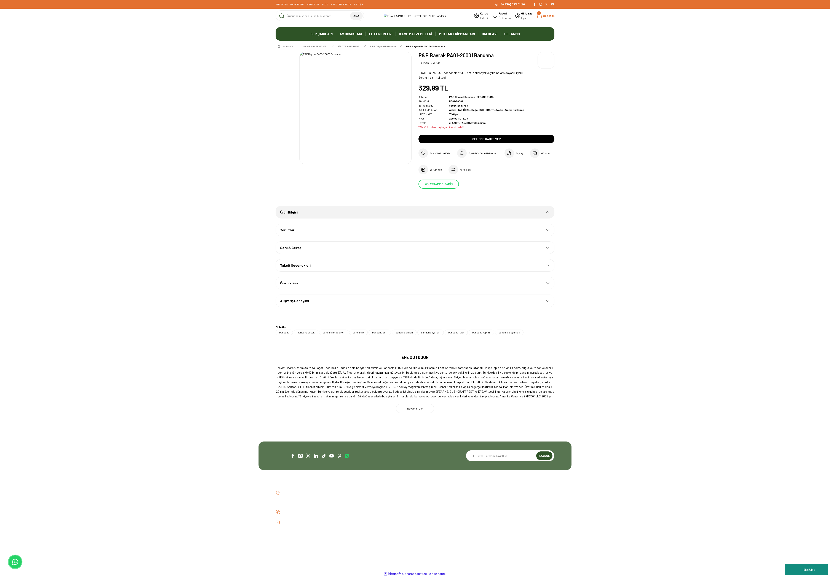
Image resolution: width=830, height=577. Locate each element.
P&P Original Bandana (462, 96)
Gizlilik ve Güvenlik (501, 500)
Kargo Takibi (355, 515)
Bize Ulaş (809, 569)
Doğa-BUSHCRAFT (482, 109)
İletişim (352, 493)
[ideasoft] (392, 574)
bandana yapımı (481, 332)
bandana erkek (305, 332)
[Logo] (415, 16)
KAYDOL (544, 455)
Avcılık (499, 109)
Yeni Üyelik (425, 493)
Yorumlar (287, 230)
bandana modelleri (334, 332)
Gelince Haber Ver (486, 139)
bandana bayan (404, 332)
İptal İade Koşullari (502, 508)
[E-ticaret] (414, 574)
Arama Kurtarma (514, 109)
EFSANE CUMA (485, 96)
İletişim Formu (356, 500)
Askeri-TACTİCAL (459, 109)
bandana (284, 332)
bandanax (358, 332)
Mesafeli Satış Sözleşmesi (507, 493)
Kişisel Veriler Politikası (505, 515)
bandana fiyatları (430, 332)
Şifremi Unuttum (429, 508)
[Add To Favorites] (434, 153)
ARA (356, 16)
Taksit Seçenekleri (295, 265)
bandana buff (379, 332)
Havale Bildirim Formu (361, 508)
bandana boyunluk (509, 332)
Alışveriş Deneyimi (294, 301)
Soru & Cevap (291, 247)
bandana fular (456, 332)
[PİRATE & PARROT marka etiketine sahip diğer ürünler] (546, 60)
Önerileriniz (289, 283)
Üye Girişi (424, 500)
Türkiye (453, 114)
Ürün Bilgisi (289, 212)
